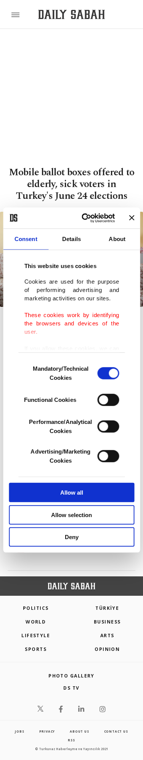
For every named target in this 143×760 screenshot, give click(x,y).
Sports (36, 649)
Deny (72, 537)
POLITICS (36, 608)
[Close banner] (131, 218)
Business (107, 622)
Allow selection (71, 514)
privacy (47, 731)
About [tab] (117, 239)
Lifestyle (35, 635)
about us (79, 731)
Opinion (107, 649)
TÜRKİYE (107, 608)
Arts (107, 635)
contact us (116, 731)
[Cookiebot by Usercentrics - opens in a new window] (85, 218)
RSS (71, 740)
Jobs (19, 731)
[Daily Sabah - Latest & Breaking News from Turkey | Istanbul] (71, 14)
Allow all (71, 492)
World (36, 622)
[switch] (108, 400)
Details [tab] (71, 239)
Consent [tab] (25, 239)
